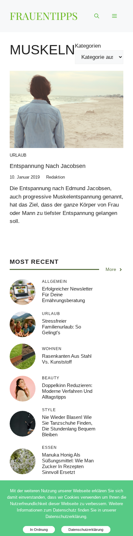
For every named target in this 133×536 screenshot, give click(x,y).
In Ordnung (39, 529)
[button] (97, 16)
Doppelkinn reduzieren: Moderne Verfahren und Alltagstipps (67, 391)
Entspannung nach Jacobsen (48, 166)
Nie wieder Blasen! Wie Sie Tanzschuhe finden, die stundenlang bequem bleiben (69, 425)
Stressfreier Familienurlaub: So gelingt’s (61, 326)
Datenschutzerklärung (85, 529)
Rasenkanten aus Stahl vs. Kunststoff (66, 359)
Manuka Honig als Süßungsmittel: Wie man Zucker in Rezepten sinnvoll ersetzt (68, 463)
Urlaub (18, 155)
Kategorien (88, 46)
